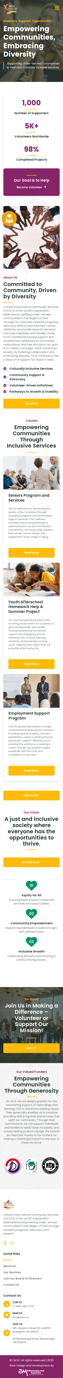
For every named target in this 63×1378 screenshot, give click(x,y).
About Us (9, 1266)
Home (7, 1260)
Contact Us (11, 1285)
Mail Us (17, 1313)
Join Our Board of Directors (22, 1278)
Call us (17, 1302)
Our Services (12, 1272)
